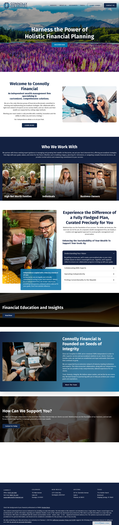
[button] (53, 5)
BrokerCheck (46, 507)
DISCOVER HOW (59, 45)
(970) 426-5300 (12, 493)
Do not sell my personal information (20, 522)
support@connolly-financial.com (13, 497)
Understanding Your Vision (75, 253)
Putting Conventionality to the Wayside (80, 280)
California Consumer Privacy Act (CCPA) (63, 520)
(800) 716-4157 (14, 495)
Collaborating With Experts (75, 268)
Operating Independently (74, 274)
